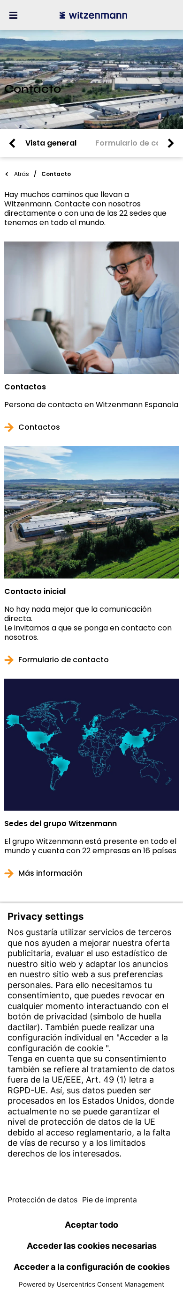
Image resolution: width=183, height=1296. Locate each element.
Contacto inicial (35, 591)
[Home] (93, 15)
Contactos (25, 387)
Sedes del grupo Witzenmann (60, 823)
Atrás (21, 174)
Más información (50, 873)
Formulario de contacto (63, 660)
